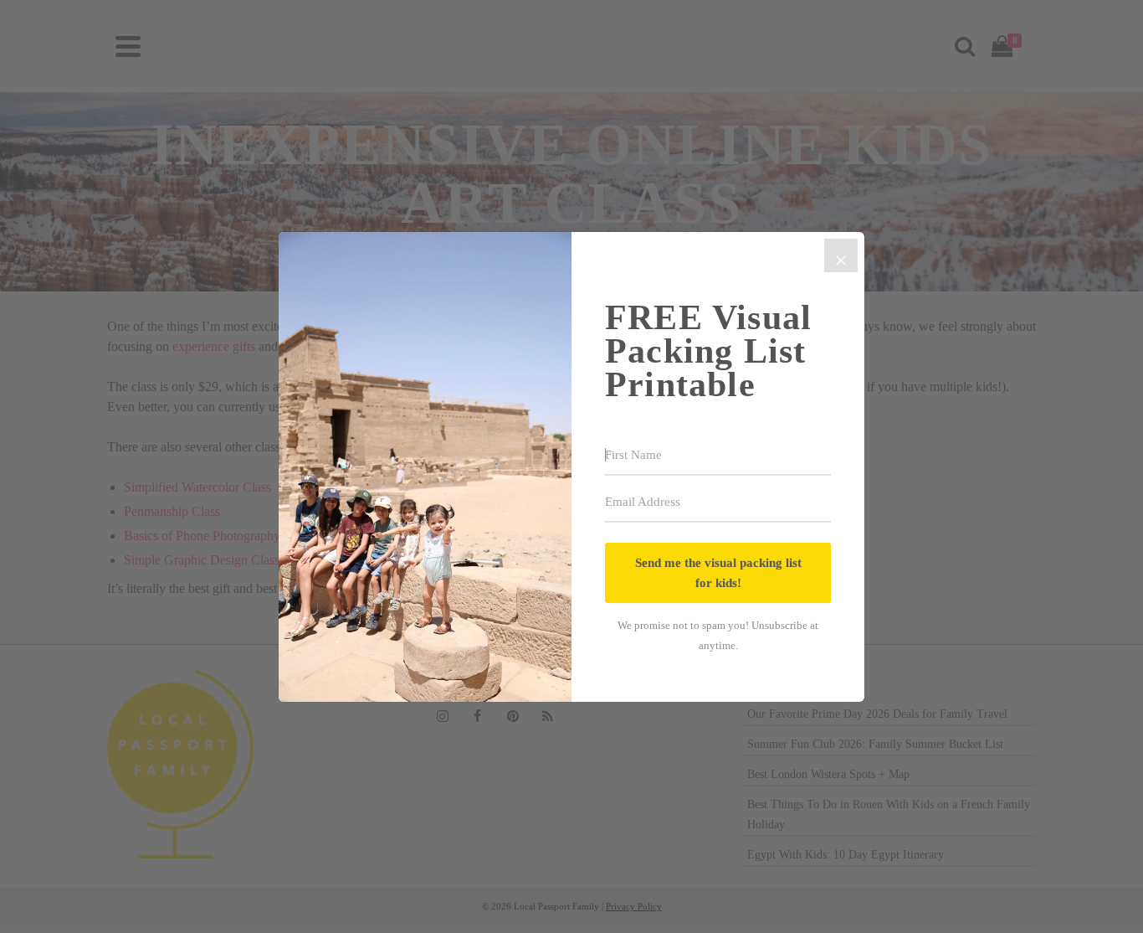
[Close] (841, 255)
